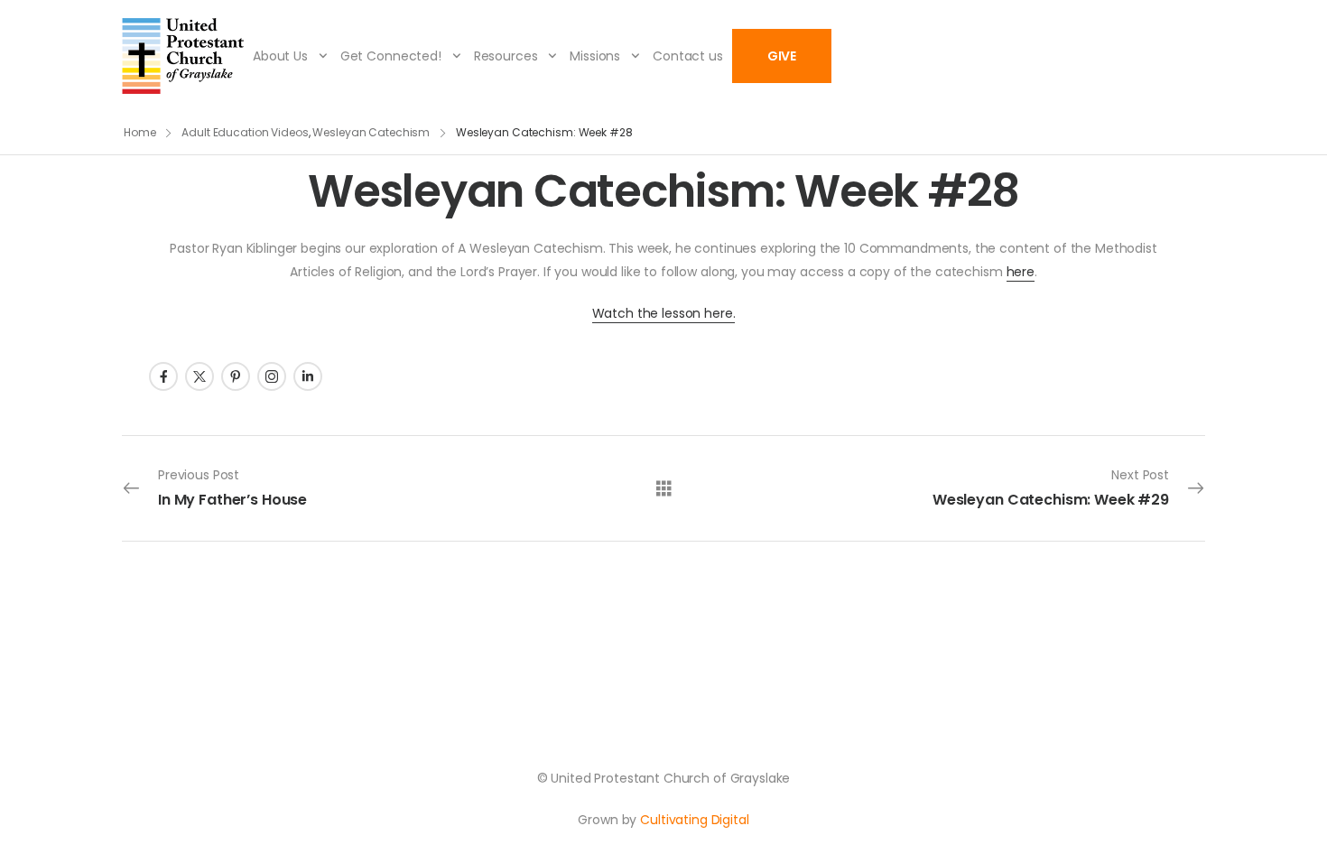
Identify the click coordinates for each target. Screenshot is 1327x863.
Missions (595, 56)
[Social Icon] (163, 376)
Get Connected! (390, 56)
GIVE (781, 56)
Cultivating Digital (694, 820)
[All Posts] (664, 487)
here (1021, 272)
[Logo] (183, 56)
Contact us (688, 56)
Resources (506, 56)
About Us (280, 56)
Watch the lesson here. (664, 313)
